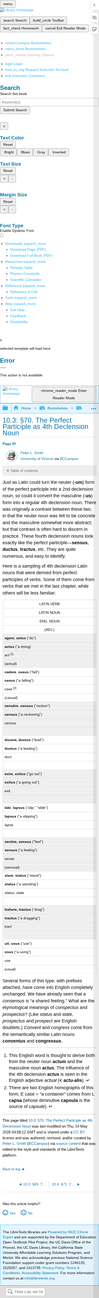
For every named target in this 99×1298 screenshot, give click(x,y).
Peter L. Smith (32, 453)
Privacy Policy (53, 1268)
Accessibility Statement (40, 1273)
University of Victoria (37, 459)
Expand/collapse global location (93, 407)
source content (68, 1143)
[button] (18, 316)
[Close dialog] (3, 367)
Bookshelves (57, 408)
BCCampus (69, 459)
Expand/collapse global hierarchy (8, 408)
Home (26, 408)
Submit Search (15, 110)
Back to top (12, 1169)
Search (10, 1292)
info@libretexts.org (39, 1278)
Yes (12, 1213)
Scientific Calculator (26, 280)
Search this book (13, 94)
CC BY (79, 1132)
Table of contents (24, 471)
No (30, 1213)
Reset (8, 144)
